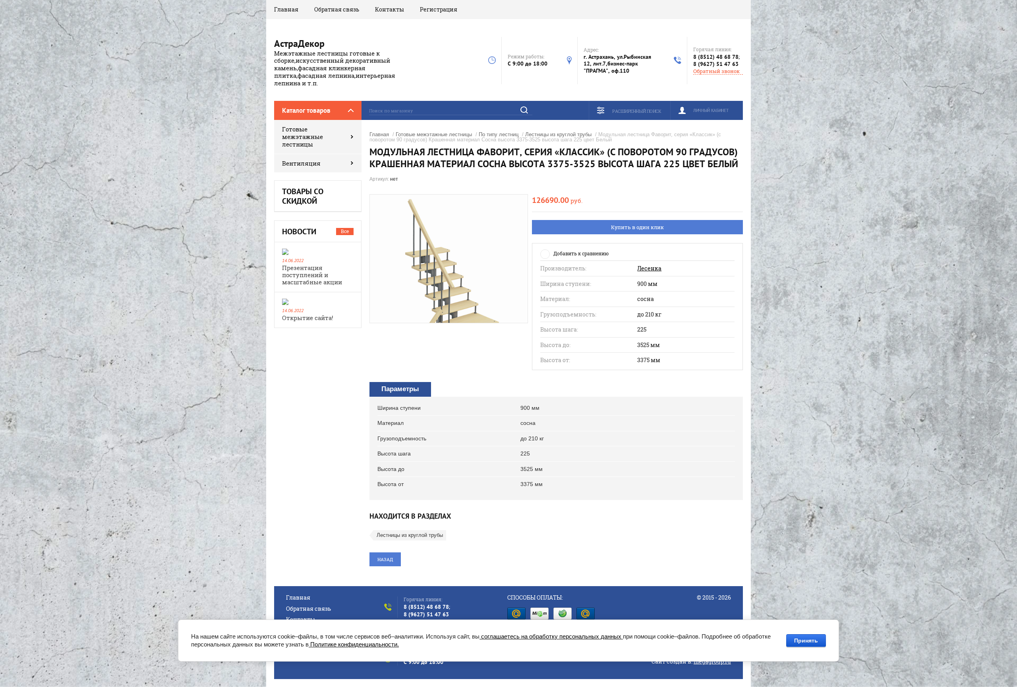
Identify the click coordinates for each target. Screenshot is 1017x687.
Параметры (400, 389)
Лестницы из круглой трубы (558, 134)
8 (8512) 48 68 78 (716, 56)
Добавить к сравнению (581, 253)
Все (345, 231)
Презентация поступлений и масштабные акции (312, 275)
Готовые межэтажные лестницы (302, 136)
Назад (385, 559)
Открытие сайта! (307, 318)
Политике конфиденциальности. (354, 644)
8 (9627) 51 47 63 (716, 64)
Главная (286, 9)
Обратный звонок (716, 71)
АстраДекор (299, 43)
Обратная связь (336, 9)
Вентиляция (301, 163)
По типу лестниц (498, 134)
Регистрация (438, 9)
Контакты (389, 9)
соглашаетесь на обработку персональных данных (551, 636)
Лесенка (649, 268)
